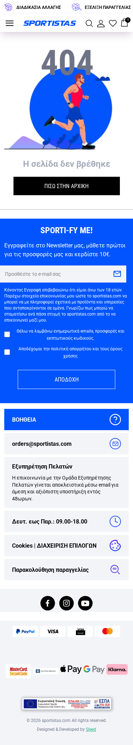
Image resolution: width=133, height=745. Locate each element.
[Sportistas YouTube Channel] (85, 604)
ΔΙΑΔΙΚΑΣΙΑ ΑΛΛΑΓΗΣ (38, 7)
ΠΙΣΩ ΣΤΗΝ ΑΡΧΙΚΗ (66, 186)
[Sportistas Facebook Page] (47, 604)
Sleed (91, 729)
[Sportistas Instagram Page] (66, 604)
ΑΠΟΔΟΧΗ (67, 379)
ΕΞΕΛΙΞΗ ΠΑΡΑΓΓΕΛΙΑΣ (108, 7)
